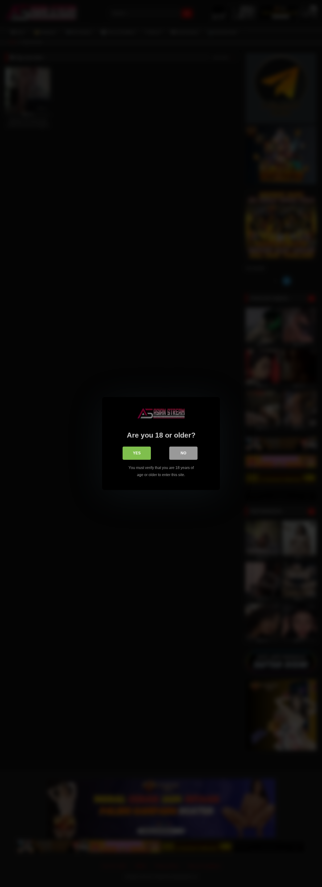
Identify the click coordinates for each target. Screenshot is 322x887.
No (183, 453)
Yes (137, 453)
